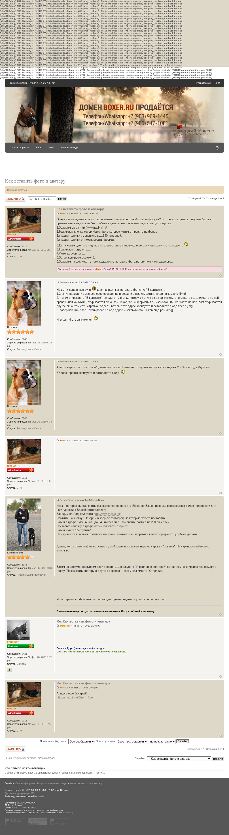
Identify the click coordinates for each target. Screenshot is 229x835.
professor (65, 626)
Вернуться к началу (220, 275)
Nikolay (64, 213)
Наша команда (69, 147)
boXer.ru (21, 802)
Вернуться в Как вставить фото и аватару (31, 758)
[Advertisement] (114, 168)
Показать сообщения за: (54, 741)
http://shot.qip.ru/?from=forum (76, 697)
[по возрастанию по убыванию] (169, 741)
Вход (217, 83)
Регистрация (203, 83)
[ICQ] (9, 670)
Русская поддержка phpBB (19, 793)
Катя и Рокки (67, 500)
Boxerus (64, 282)
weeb (41, 796)
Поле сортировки (106, 741)
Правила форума (17, 190)
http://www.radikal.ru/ (107, 513)
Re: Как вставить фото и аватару (83, 621)
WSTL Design (20, 807)
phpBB (21, 790)
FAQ (38, 147)
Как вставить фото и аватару (35, 181)
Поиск (51, 147)
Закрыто (10, 197)
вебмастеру (68, 812)
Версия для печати (217, 148)
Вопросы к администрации (52, 783)
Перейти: (140, 758)
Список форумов (19, 147)
